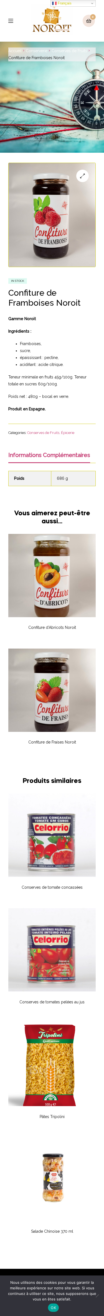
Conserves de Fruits (69, 51)
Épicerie (67, 433)
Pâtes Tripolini (52, 1116)
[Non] (97, 1296)
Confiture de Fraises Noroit (52, 742)
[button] (82, 176)
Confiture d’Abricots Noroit (52, 627)
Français (64, 3)
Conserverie (36, 51)
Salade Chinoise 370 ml (52, 1231)
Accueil (15, 51)
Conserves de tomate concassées (52, 887)
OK (53, 1307)
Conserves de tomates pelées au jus (52, 1002)
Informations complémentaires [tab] (49, 455)
